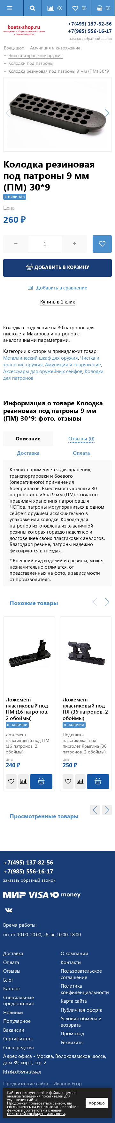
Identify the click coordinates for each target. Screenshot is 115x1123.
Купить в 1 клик (57, 302)
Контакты (71, 962)
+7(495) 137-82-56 (90, 24)
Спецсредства (18, 1047)
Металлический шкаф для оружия (40, 358)
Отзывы (11, 971)
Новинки (13, 1012)
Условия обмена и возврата (81, 1021)
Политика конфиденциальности (85, 989)
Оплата (11, 962)
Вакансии (13, 1030)
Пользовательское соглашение (81, 974)
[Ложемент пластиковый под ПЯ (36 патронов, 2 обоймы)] (86, 654)
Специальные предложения (18, 1000)
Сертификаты (18, 1038)
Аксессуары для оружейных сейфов (42, 371)
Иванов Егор (67, 1083)
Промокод (72, 1033)
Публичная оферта (82, 1010)
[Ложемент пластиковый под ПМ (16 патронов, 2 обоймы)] (29, 654)
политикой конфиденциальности (36, 1113)
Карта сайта (74, 1001)
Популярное (17, 1021)
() (108, 8)
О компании (74, 953)
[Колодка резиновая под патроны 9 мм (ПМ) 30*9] (57, 115)
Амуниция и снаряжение (73, 364)
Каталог (11, 988)
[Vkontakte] (8, 910)
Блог (8, 980)
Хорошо (97, 1102)
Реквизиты (72, 1042)
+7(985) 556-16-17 (90, 31)
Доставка (13, 953)
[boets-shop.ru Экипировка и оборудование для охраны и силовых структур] (24, 31)
